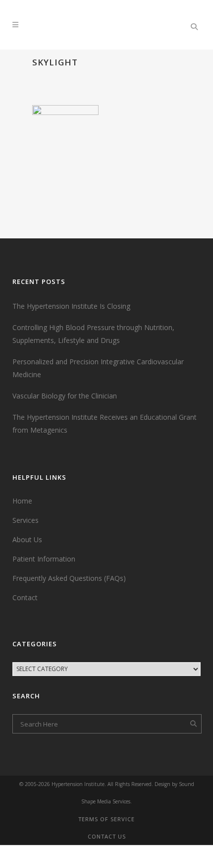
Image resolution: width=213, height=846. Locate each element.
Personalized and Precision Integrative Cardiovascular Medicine (98, 368)
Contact (25, 597)
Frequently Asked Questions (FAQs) (69, 578)
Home (22, 501)
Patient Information (43, 559)
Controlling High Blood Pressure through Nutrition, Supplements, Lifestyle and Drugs (93, 334)
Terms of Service (106, 819)
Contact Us (107, 836)
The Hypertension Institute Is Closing (71, 306)
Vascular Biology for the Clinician (64, 395)
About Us (27, 539)
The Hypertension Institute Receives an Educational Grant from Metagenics (104, 423)
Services (25, 520)
